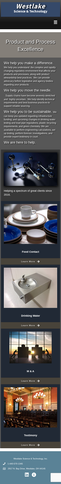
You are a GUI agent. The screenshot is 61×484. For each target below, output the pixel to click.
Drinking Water (30, 315)
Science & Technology (30, 11)
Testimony (30, 435)
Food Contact (30, 251)
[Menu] (55, 22)
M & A (30, 371)
